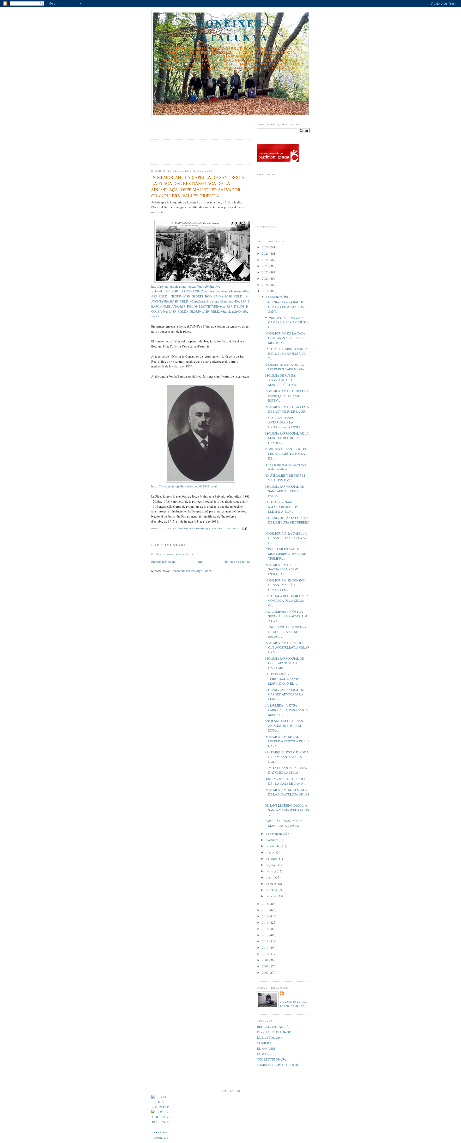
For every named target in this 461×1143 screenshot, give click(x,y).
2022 (265, 272)
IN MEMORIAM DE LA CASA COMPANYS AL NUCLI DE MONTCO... (285, 338)
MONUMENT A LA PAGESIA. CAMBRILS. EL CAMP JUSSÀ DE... (287, 322)
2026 (265, 247)
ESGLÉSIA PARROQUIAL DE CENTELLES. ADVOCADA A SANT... (286, 307)
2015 (265, 922)
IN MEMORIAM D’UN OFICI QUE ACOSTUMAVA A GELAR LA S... (287, 647)
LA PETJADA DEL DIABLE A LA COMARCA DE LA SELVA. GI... (287, 600)
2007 (265, 972)
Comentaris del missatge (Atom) (191, 570)
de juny (271, 865)
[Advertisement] (179, 126)
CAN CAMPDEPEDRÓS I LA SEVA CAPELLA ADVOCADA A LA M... (286, 616)
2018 (265, 904)
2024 (265, 260)
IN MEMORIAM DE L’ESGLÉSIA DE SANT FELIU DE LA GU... (287, 409)
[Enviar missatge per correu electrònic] (244, 528)
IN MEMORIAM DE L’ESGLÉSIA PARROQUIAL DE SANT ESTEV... (287, 396)
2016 (265, 916)
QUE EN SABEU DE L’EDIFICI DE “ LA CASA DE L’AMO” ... (286, 781)
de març (271, 883)
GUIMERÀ (264, 1043)
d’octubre (272, 840)
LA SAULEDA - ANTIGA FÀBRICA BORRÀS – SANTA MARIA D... (286, 710)
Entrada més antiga (237, 561)
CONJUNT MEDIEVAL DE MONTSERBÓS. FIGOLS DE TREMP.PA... (285, 554)
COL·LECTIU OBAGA (271, 1059)
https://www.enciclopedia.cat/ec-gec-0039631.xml (184, 486)
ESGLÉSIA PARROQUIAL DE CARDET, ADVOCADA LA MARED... (284, 694)
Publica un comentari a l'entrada (172, 554)
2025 (265, 253)
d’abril (270, 877)
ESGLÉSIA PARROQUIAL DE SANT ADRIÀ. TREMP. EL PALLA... (284, 491)
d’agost (271, 852)
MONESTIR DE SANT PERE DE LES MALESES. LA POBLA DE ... (286, 454)
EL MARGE (265, 1054)
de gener (272, 896)
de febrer (272, 890)
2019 (265, 291)
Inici (200, 561)
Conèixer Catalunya (230, 30)
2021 (265, 278)
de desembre (274, 296)
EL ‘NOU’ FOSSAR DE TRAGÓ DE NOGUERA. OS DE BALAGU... (285, 632)
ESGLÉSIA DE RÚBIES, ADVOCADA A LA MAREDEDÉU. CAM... (281, 380)
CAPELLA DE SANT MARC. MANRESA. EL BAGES (284, 823)
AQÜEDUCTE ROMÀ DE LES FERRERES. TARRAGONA (284, 367)
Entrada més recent (163, 561)
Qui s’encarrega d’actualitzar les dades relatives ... (285, 467)
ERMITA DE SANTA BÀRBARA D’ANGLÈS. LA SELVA (286, 770)
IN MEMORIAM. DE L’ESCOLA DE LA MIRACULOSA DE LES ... (287, 794)
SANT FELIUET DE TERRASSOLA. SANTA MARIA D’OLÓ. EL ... (282, 679)
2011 (265, 947)
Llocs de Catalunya (269, 1037)
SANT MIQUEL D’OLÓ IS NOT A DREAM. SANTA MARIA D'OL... (287, 757)
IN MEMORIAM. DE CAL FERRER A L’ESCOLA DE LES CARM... (287, 741)
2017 (265, 910)
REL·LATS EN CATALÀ (273, 1026)
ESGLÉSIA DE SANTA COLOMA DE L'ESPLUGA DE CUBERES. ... (287, 522)
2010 (265, 954)
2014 (265, 929)
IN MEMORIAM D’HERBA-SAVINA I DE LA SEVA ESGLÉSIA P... (283, 569)
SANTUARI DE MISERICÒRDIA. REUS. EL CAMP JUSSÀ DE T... (286, 353)
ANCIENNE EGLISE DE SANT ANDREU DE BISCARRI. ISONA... (285, 726)
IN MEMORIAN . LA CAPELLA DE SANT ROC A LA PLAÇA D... (286, 538)
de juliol (272, 858)
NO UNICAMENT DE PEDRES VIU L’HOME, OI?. (285, 477)
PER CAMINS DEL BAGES (274, 1032)
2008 (265, 966)
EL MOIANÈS (266, 1048)
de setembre (274, 846)
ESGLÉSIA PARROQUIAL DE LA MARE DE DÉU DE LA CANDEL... (287, 438)
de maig (271, 871)
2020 (265, 285)
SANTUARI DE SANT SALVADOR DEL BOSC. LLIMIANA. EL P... (282, 507)
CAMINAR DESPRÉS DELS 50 (277, 1065)
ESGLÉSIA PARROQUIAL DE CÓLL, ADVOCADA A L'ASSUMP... (284, 663)
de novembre (274, 833)
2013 (265, 935)
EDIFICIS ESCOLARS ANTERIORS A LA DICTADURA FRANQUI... (283, 422)
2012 (265, 941)
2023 (265, 266)
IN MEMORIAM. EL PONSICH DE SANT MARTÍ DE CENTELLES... (285, 585)
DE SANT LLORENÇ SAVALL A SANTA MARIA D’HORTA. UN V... (287, 810)
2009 (265, 960)
